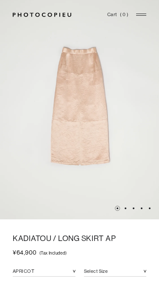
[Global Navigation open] (141, 15)
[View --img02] (125, 208)
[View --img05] (141, 208)
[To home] (42, 15)
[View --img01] (117, 208)
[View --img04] (133, 208)
